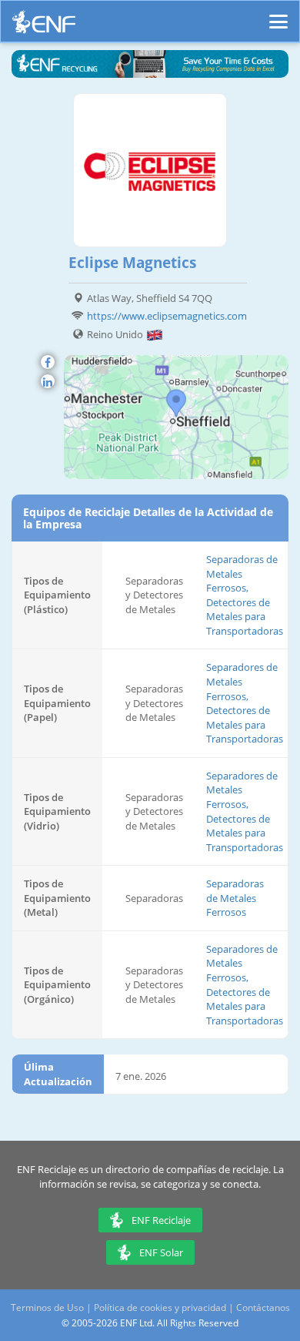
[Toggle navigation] (278, 14)
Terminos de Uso (47, 1307)
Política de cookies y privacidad (160, 1307)
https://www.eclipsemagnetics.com (167, 316)
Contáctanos (263, 1307)
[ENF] (43, 26)
